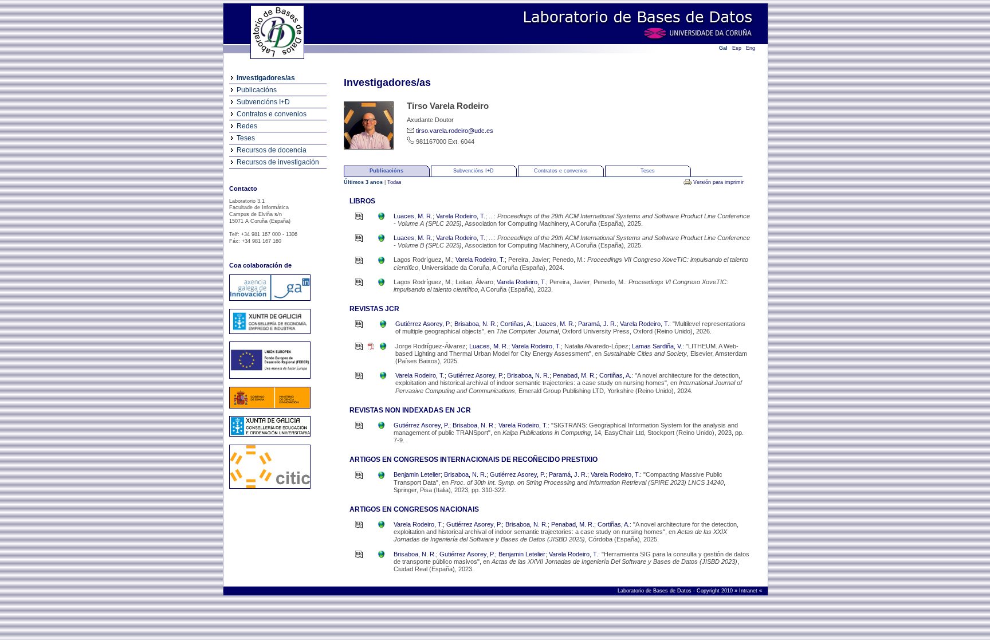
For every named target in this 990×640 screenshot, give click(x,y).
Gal (723, 48)
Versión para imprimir (718, 182)
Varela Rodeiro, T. (460, 216)
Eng (750, 48)
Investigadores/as (266, 78)
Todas (394, 182)
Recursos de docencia (272, 150)
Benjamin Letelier (417, 474)
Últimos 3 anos (364, 182)
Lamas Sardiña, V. (657, 346)
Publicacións (257, 90)
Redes (247, 126)
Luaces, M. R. (413, 216)
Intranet (749, 591)
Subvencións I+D (263, 102)
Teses (246, 138)
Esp (736, 48)
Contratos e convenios (272, 114)
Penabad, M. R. (574, 375)
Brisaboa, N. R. (475, 323)
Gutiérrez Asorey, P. (423, 323)
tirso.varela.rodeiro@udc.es (454, 130)
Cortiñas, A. (516, 323)
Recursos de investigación (278, 162)
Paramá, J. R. (597, 323)
